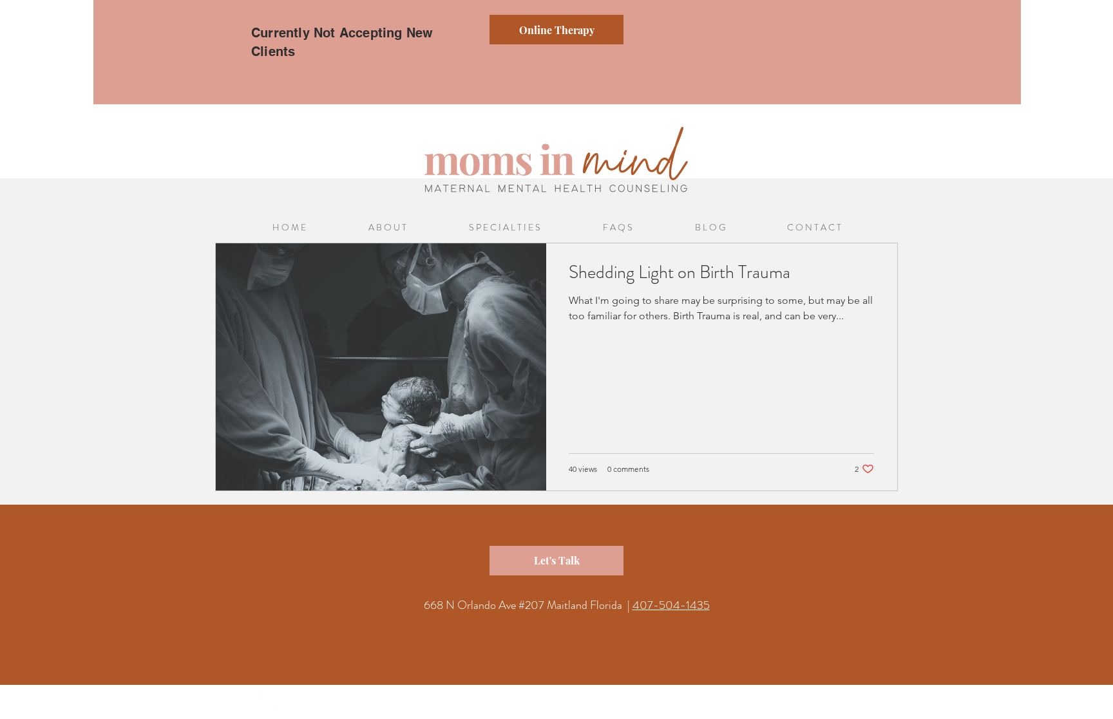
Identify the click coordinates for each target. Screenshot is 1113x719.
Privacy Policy (604, 704)
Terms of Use (659, 704)
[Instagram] (285, 699)
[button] (504, 227)
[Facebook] (258, 699)
